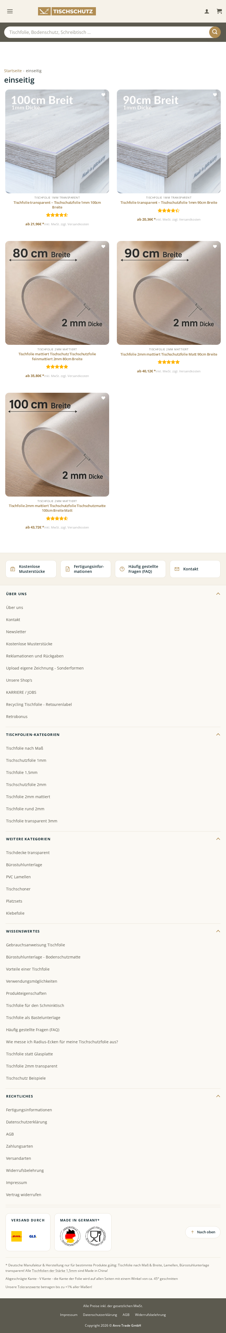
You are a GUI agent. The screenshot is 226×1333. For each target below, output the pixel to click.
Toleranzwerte (29, 1287)
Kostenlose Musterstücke (29, 643)
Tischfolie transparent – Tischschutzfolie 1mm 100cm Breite (57, 205)
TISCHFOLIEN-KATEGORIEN (33, 734)
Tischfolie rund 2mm (25, 808)
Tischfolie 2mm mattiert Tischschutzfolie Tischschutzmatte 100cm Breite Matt (57, 508)
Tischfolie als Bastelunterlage (33, 1017)
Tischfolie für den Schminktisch (35, 1005)
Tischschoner (18, 889)
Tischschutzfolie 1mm (26, 760)
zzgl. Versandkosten (75, 224)
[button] (10, 11)
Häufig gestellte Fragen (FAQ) (32, 1029)
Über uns (14, 607)
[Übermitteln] (215, 32)
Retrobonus (17, 716)
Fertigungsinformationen (29, 1109)
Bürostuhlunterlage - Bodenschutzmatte (43, 957)
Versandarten (18, 1158)
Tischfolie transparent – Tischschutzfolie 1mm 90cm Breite (168, 202)
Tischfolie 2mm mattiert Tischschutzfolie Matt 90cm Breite (168, 354)
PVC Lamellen (18, 876)
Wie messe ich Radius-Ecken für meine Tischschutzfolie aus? (62, 1041)
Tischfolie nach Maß (24, 748)
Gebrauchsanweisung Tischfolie (35, 944)
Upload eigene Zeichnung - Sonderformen (45, 668)
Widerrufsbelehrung (25, 1170)
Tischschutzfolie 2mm (26, 784)
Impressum (16, 1182)
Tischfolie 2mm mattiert (28, 796)
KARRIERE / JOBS (21, 692)
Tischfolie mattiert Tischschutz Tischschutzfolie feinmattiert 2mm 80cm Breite (57, 356)
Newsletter (16, 631)
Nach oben (206, 1231)
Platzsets (14, 901)
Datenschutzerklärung (26, 1122)
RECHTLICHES (19, 1096)
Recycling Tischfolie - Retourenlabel (39, 704)
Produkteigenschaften (26, 993)
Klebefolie (15, 913)
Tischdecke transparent (28, 852)
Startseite (13, 70)
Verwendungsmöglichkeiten (31, 981)
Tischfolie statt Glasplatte (29, 1053)
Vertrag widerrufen (23, 1194)
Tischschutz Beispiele (26, 1078)
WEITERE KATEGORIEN (28, 838)
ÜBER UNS (16, 593)
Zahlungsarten (19, 1146)
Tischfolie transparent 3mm (31, 820)
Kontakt (13, 619)
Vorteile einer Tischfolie (28, 969)
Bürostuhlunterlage (24, 864)
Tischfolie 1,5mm (21, 772)
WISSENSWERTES (23, 931)
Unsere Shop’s (19, 680)
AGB (10, 1134)
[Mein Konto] (207, 11)
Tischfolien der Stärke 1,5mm (54, 1270)
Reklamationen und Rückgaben (35, 656)
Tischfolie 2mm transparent (31, 1066)
